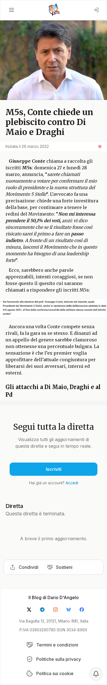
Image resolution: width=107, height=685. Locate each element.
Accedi (72, 482)
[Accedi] (96, 9)
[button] (11, 9)
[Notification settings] (96, 674)
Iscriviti (53, 469)
